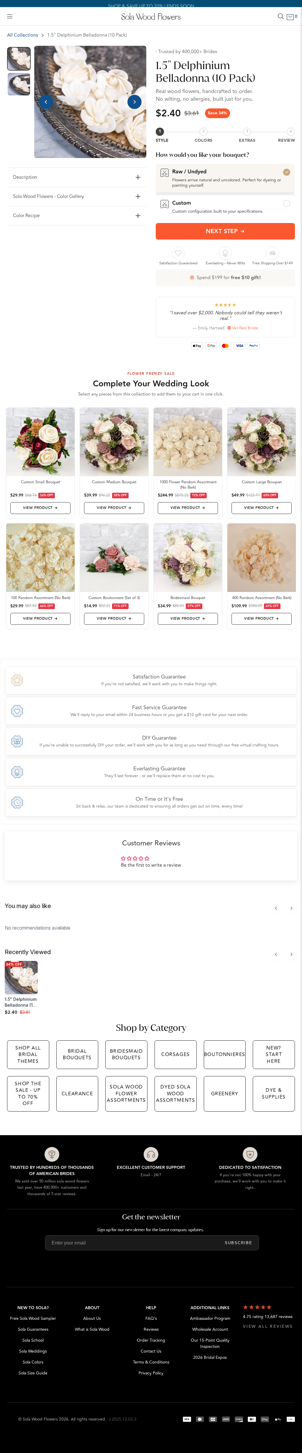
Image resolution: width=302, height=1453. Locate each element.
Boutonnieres (224, 1054)
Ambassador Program (210, 1318)
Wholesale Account (210, 1329)
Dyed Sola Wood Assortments (175, 1093)
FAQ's (151, 1318)
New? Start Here (274, 1054)
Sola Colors (33, 1362)
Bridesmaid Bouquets (126, 1054)
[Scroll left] (276, 908)
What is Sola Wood (92, 1329)
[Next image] (134, 102)
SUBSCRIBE (238, 1243)
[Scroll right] (291, 908)
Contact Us (151, 1351)
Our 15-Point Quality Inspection (210, 1343)
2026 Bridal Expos (210, 1357)
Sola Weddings (33, 1351)
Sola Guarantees (33, 1329)
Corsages (175, 1054)
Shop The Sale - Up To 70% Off (28, 1093)
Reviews (151, 1329)
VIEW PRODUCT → (40, 508)
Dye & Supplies (274, 1093)
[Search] (281, 16)
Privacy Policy (151, 1373)
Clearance (77, 1093)
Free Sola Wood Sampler (33, 1318)
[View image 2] (19, 84)
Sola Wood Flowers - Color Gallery (48, 196)
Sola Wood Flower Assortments (126, 1093)
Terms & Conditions (151, 1362)
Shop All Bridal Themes (28, 1054)
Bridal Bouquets (77, 1054)
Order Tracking (151, 1340)
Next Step (222, 231)
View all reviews (268, 1326)
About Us (92, 1318)
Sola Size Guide (33, 1373)
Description (25, 177)
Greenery (225, 1093)
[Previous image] (46, 102)
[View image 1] (19, 59)
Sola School (33, 1340)
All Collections (22, 35)
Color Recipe (26, 215)
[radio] (225, 178)
